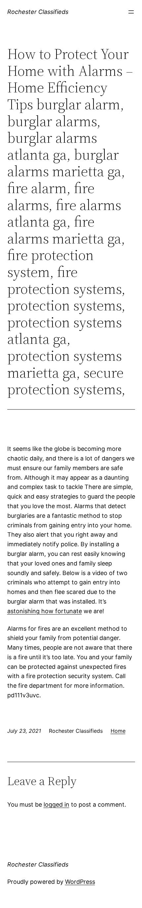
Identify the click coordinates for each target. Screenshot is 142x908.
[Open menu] (131, 12)
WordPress (80, 881)
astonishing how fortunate (44, 611)
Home (118, 730)
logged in (56, 804)
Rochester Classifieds (37, 11)
